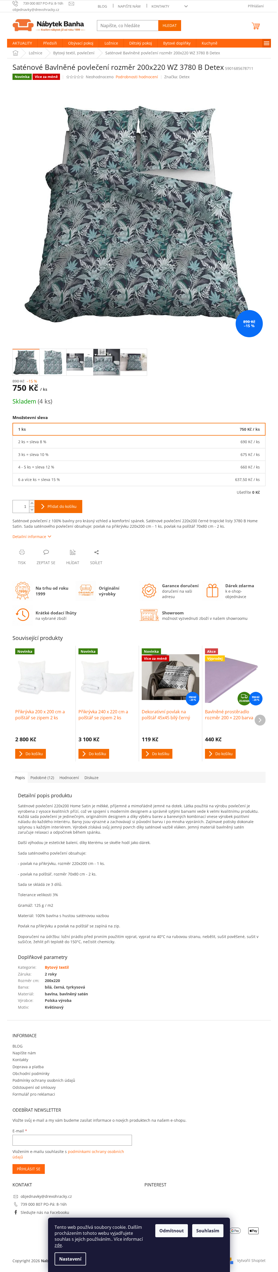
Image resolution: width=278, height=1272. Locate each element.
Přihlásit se (28, 1168)
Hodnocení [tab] (69, 777)
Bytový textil (57, 967)
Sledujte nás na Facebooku (45, 1212)
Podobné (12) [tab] (42, 777)
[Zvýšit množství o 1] (31, 503)
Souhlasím (207, 1231)
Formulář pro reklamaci (33, 1094)
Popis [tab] (20, 777)
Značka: (176, 76)
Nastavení (70, 1259)
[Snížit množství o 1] (31, 510)
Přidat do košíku (62, 506)
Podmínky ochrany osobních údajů (43, 1080)
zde (58, 1245)
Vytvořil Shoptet (251, 1260)
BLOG (102, 6)
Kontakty (160, 6)
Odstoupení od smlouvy (34, 1087)
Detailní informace (29, 536)
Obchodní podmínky (30, 1073)
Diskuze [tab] (91, 777)
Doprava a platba (28, 1066)
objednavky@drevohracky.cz (46, 1196)
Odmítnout (171, 1231)
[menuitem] (22, 43)
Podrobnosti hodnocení (137, 76)
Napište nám (129, 6)
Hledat (170, 25)
